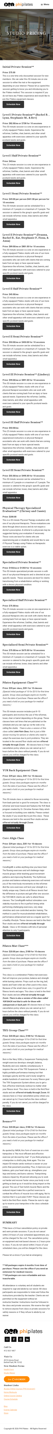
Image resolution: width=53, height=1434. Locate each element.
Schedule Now (13, 104)
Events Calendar (10, 1410)
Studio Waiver (9, 1373)
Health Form (9, 1369)
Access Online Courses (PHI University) (19, 1389)
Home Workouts (10, 1392)
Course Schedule (11, 1399)
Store (6, 1413)
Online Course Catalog (13, 1396)
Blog (5, 1406)
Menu (46, 4)
